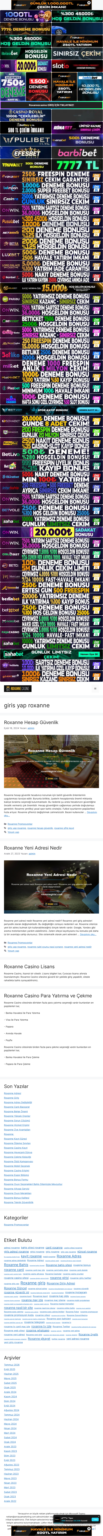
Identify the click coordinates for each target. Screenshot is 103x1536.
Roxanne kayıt (40, 1296)
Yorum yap (13, 832)
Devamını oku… (88, 934)
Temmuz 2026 (12, 1364)
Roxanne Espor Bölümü (16, 1175)
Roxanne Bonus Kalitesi (16, 1198)
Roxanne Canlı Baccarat (17, 1107)
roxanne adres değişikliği (15, 1260)
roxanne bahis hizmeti (37, 1265)
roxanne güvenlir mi (16, 1292)
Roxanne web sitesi (14, 1330)
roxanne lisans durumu (78, 1296)
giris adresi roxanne (16, 1251)
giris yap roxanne (17, 828)
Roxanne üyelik (88, 1334)
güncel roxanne (87, 1251)
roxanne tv (66, 1322)
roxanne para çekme (31, 1312)
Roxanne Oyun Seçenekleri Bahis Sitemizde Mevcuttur (33, 1184)
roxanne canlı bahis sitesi (57, 1270)
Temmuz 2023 (12, 1469)
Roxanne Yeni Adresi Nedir (33, 848)
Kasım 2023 (10, 1451)
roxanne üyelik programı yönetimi (15, 1339)
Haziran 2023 (11, 1474)
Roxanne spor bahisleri (59, 1318)
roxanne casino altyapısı (33, 1274)
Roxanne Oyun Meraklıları (17, 1193)
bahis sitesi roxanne (32, 1247)
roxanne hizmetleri (57, 1293)
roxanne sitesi (42, 1315)
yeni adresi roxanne (77, 1338)
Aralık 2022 (10, 1501)
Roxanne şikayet (39, 1338)
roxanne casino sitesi (16, 1277)
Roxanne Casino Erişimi (16, 1170)
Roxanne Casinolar (53, 1274)
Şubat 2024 (10, 1437)
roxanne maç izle (32, 1300)
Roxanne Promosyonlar (20, 824)
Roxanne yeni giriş (34, 1335)
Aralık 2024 (10, 1392)
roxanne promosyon (89, 1312)
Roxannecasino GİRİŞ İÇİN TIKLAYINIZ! (51, 105)
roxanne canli (14, 1270)
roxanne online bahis (66, 1308)
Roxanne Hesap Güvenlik (31, 722)
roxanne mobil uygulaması (78, 1300)
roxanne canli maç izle (35, 1270)
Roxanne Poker (72, 1312)
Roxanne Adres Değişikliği (18, 1102)
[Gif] (51, 288)
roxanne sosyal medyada (12, 1319)
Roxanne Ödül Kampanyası (18, 1161)
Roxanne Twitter (61, 1326)
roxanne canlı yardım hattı (13, 1274)
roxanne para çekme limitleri (52, 1312)
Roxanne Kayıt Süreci (15, 1138)
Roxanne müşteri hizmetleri (62, 1304)
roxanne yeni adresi (14, 1334)
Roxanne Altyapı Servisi (16, 1188)
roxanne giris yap (11, 1283)
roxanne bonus (82, 1265)
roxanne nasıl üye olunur (44, 1308)
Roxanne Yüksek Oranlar (17, 1116)
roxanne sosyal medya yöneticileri (33, 1319)
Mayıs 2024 (10, 1424)
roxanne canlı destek (78, 1270)
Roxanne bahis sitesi (59, 1265)
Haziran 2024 (11, 1419)
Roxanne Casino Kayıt (15, 1148)
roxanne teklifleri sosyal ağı (13, 1322)
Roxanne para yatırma (13, 1312)
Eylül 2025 (9, 1369)
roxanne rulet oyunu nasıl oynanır (45, 946)
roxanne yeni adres (71, 1330)
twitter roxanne (58, 1339)
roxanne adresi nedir (52, 1261)
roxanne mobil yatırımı (41, 1304)
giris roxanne (52, 1251)
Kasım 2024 (10, 1396)
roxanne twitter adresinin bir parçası (83, 1327)
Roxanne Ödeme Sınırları (17, 1143)
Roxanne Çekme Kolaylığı (17, 1157)
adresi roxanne (12, 1247)
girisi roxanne (37, 1251)
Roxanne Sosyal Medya (77, 1315)
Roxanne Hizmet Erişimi (16, 1125)
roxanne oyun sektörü (83, 1308)
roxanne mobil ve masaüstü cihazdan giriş (18, 1304)
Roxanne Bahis (16, 1265)
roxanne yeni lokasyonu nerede (53, 1335)
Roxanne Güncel (15, 1288)
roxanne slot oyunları (58, 1315)
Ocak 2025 (10, 1387)
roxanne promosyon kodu (19, 1315)
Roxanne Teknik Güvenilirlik (18, 1202)
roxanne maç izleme (54, 1300)
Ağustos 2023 (11, 1464)
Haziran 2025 (11, 1374)
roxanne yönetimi (71, 1335)
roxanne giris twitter (80, 1278)
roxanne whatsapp (37, 1330)
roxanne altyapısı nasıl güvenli (70, 1261)
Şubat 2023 (10, 1492)
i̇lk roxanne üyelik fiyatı (12, 1257)
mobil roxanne (49, 1256)
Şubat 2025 (10, 1383)
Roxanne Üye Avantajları (17, 1129)
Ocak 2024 (10, 1442)
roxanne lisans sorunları (12, 1300)
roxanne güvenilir (81, 1288)
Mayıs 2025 (10, 1378)
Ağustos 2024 (11, 1410)
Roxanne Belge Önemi (16, 1111)
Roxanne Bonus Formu (16, 1179)
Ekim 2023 (9, 1455)
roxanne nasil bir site (18, 1307)
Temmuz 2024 (12, 1414)
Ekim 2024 (9, 1401)
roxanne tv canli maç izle (17, 1326)
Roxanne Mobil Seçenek (17, 1166)
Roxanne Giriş (11, 1098)
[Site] (51, 176)
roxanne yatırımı (56, 1331)
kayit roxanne (31, 1256)
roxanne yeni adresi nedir (78, 946)
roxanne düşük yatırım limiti (39, 1278)
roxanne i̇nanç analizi (11, 1296)
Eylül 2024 (9, 1405)
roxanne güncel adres (37, 1288)
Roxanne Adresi (12, 1093)
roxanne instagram (76, 1292)
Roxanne (9, 1134)
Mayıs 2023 (10, 1478)
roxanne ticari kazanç (53, 1322)
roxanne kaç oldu (59, 1296)
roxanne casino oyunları (73, 1274)
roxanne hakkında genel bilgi (40, 1293)
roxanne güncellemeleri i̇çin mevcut (60, 1289)
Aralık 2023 (10, 1446)
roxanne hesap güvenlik (40, 828)
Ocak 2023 (10, 1496)
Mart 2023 (9, 1487)
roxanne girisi (59, 1278)
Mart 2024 (9, 1433)
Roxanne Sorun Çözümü (17, 1120)
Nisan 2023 (10, 1483)
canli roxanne (54, 1247)
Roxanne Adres (69, 1256)
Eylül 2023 (9, 1460)
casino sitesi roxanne (73, 1248)
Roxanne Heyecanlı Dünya (18, 1152)
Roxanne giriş (33, 1283)
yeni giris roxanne (13, 1342)
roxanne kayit (26, 1296)
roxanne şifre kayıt (64, 828)
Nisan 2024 (10, 1428)
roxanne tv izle (41, 1326)
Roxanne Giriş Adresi (61, 1283)
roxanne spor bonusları (80, 1319)
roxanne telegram (34, 1322)
